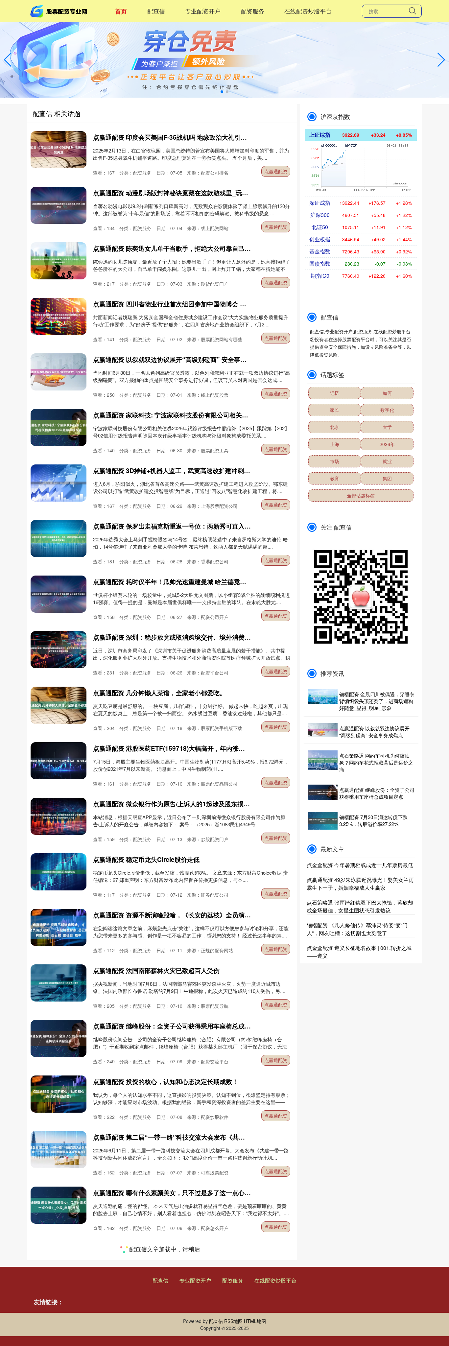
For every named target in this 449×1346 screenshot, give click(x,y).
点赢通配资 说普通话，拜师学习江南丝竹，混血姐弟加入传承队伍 (184, 1303)
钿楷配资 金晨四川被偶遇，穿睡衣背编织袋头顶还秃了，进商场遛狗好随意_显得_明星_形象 (376, 701)
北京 (334, 427)
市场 (334, 461)
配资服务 (252, 11)
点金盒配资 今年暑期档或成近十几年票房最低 (360, 865)
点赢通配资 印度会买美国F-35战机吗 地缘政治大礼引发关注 (176, 137)
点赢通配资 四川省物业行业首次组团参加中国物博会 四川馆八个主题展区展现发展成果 (213, 303)
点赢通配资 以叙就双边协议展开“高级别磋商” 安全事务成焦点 (179, 359)
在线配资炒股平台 (308, 11)
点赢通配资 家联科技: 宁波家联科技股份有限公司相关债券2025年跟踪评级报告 (203, 415)
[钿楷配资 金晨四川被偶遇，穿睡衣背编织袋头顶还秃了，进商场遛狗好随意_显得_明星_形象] (323, 701)
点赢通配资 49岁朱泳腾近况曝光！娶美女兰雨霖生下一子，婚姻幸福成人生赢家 (360, 883)
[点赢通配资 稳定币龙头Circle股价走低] (58, 871)
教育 (334, 478)
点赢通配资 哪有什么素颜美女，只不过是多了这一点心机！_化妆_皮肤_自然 (199, 1192)
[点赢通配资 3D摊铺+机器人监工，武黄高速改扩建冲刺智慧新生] (58, 483)
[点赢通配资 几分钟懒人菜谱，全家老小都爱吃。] (58, 705)
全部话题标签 (361, 495)
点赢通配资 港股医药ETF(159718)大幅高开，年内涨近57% (175, 748)
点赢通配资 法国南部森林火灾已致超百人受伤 (156, 970)
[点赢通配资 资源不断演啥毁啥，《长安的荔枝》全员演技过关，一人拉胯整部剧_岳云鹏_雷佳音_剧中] (58, 927)
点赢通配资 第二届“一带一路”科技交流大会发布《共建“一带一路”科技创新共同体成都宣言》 (222, 1137)
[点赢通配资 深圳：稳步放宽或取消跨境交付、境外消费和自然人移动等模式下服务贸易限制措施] (58, 649)
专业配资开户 (203, 11)
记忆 (334, 393)
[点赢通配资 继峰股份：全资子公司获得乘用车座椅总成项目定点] (58, 1038)
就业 (387, 461)
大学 (387, 427)
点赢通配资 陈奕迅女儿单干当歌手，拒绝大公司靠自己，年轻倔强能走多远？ (200, 248)
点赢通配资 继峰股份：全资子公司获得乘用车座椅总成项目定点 (181, 1026)
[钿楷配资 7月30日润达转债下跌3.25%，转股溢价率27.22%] (323, 821)
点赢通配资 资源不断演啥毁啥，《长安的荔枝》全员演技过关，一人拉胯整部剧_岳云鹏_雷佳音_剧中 (233, 914)
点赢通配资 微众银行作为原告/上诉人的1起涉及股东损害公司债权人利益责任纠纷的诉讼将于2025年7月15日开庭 (249, 803)
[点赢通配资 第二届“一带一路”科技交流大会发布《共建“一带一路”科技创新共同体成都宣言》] (58, 1149)
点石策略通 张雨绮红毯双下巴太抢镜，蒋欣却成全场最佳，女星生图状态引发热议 (360, 906)
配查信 (156, 11)
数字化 (387, 410)
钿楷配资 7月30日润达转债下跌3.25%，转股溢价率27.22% (373, 820)
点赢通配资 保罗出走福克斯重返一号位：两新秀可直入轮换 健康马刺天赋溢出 (201, 526)
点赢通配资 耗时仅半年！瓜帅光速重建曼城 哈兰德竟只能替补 (179, 581)
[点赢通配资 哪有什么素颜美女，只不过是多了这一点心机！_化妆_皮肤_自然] (58, 1205)
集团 (387, 478)
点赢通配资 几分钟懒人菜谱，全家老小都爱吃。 (159, 692)
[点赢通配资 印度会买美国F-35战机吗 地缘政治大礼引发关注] (58, 149)
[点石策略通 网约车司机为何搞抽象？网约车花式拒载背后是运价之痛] (323, 762)
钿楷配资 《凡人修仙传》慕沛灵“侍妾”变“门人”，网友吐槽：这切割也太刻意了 (357, 929)
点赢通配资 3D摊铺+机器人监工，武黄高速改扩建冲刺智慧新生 (181, 470)
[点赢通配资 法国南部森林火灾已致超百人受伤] (58, 983)
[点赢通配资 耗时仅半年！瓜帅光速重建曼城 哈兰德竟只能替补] (58, 594)
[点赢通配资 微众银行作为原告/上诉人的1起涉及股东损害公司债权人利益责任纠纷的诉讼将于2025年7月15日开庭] (58, 816)
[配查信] (59, 10)
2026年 (387, 444)
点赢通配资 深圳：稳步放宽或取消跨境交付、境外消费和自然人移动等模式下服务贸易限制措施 (225, 637)
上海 (334, 444)
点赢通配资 (275, 171)
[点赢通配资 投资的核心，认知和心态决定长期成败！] (58, 1094)
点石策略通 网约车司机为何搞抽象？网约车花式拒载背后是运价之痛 (376, 762)
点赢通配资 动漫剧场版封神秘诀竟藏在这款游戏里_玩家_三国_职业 (186, 192)
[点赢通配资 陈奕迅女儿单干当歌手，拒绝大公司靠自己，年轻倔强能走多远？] (58, 260)
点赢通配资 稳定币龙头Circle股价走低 (146, 859)
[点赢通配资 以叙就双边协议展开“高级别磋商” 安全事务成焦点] (58, 371)
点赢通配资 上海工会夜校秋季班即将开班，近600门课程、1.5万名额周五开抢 (200, 1248)
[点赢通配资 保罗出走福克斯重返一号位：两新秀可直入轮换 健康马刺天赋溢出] (58, 538)
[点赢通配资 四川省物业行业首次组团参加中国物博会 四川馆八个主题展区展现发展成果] (58, 316)
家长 (334, 410)
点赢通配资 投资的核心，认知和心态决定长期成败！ (165, 1081)
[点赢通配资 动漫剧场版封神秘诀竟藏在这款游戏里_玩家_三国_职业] (58, 205)
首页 (121, 11)
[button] (441, 60)
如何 (387, 393)
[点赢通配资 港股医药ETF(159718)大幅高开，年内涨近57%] (58, 760)
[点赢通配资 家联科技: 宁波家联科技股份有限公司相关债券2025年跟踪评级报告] (58, 427)
